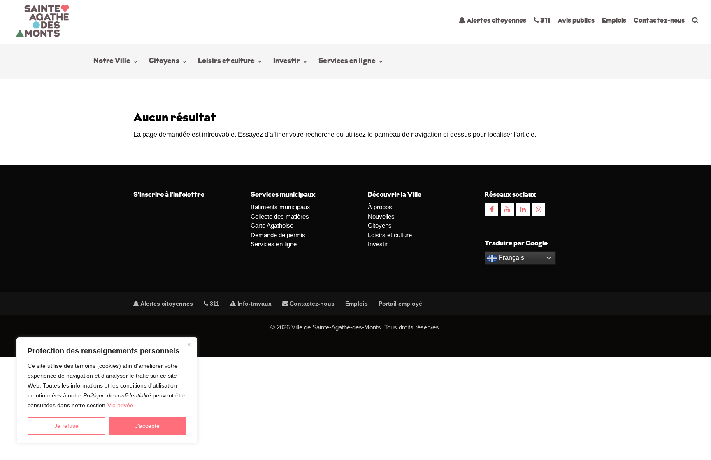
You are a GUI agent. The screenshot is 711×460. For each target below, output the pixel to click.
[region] (107, 390)
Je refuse (66, 426)
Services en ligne (347, 61)
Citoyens (164, 61)
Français (510, 257)
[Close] (189, 344)
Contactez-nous (659, 20)
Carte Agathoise (272, 225)
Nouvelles (381, 216)
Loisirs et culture (226, 61)
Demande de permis (278, 234)
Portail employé (400, 303)
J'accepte (147, 426)
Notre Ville (111, 61)
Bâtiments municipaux (280, 206)
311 (544, 20)
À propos (380, 206)
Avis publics (576, 20)
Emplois (614, 20)
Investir (286, 61)
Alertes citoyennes (495, 20)
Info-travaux (254, 303)
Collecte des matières (280, 216)
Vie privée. (121, 405)
